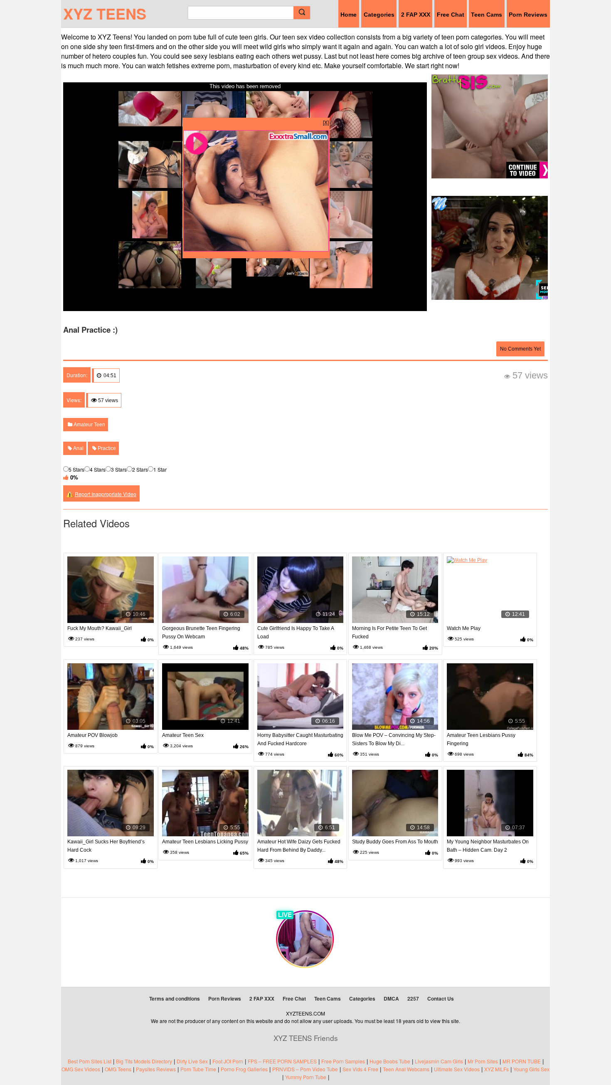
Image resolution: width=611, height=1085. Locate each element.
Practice (106, 448)
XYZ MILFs (496, 1069)
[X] (326, 122)
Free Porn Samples (343, 1061)
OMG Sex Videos (81, 1069)
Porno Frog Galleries (244, 1069)
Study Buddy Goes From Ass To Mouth (395, 842)
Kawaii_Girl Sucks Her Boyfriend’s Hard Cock (106, 846)
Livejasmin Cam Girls (439, 1061)
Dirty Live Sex (192, 1061)
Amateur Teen (88, 425)
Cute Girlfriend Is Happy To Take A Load (295, 632)
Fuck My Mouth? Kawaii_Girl (99, 628)
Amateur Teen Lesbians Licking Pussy (205, 842)
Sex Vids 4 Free (360, 1069)
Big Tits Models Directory (144, 1061)
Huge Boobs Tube (390, 1061)
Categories (379, 14)
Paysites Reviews (156, 1069)
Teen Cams (486, 14)
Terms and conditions (174, 998)
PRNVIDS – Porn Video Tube (305, 1069)
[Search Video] (301, 12)
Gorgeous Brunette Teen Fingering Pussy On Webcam (201, 632)
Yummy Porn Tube (305, 1076)
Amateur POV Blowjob (92, 735)
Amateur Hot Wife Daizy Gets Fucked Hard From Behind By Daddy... (298, 846)
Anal (78, 448)
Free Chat (450, 14)
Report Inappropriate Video (105, 493)
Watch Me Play (463, 628)
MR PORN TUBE (522, 1061)
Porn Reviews (528, 14)
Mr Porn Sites (483, 1061)
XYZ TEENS (104, 13)
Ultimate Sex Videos (457, 1069)
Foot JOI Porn (227, 1061)
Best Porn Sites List (89, 1061)
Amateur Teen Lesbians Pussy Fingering (481, 739)
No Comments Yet (520, 349)
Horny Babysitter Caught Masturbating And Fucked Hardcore (300, 739)
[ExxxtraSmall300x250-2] (256, 249)
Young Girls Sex (531, 1069)
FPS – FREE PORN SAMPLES (282, 1061)
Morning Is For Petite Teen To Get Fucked (389, 632)
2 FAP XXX (415, 14)
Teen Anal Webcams (406, 1069)
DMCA (391, 998)
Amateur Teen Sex (183, 735)
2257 (413, 998)
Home (348, 14)
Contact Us (440, 998)
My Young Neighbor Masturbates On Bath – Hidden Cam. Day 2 (488, 846)
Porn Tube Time (198, 1069)
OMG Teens (118, 1069)
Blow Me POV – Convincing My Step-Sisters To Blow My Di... (394, 739)
